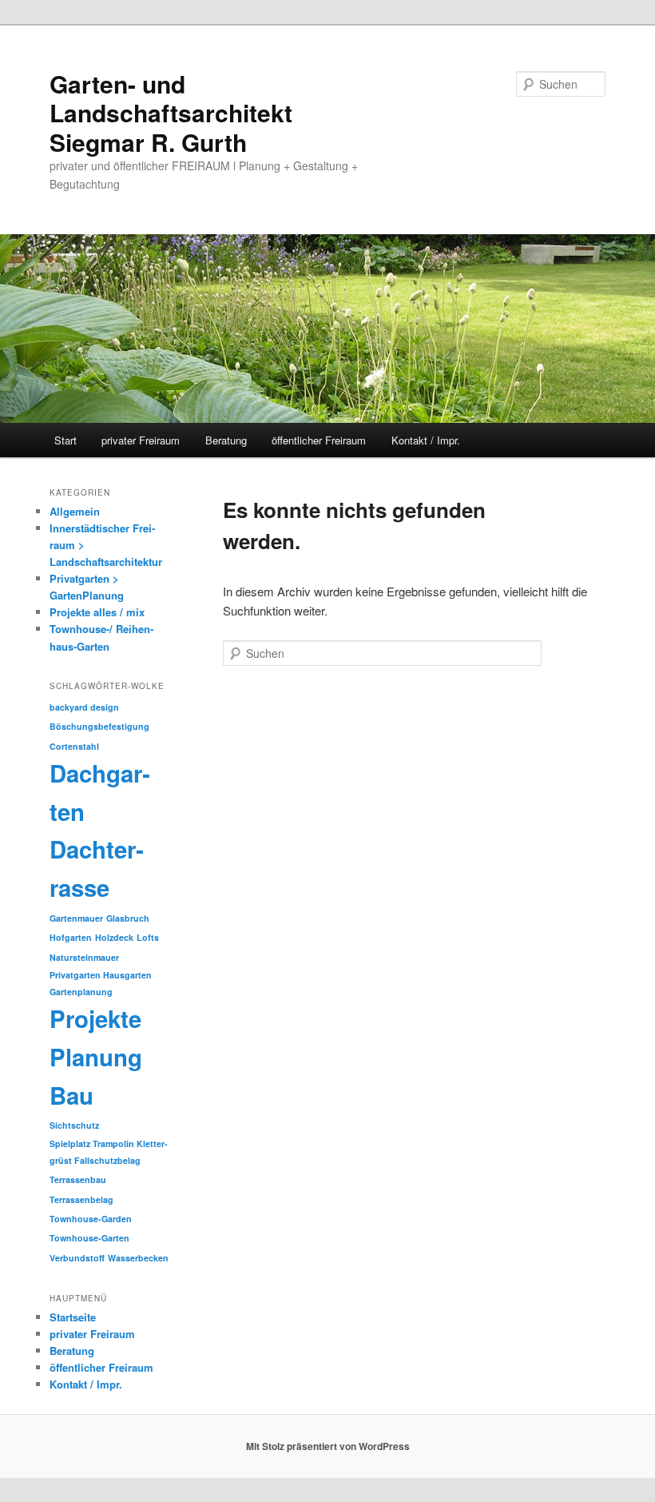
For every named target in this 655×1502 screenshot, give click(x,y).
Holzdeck (114, 937)
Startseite (73, 1317)
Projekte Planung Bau (96, 1056)
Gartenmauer (76, 918)
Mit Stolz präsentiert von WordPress (328, 1446)
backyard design (84, 707)
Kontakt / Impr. (425, 440)
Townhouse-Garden (91, 1219)
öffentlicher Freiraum (319, 440)
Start (65, 440)
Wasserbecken (138, 1258)
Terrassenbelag (81, 1199)
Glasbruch (127, 918)
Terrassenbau (78, 1179)
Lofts (148, 937)
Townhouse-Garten (89, 1238)
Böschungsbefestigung (99, 726)
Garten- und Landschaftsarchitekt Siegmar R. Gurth (171, 112)
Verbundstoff (77, 1258)
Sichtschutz (74, 1125)
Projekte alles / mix (97, 612)
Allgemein (75, 511)
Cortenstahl (74, 746)
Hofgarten (71, 937)
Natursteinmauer (84, 957)
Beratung (226, 440)
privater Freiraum (140, 440)
